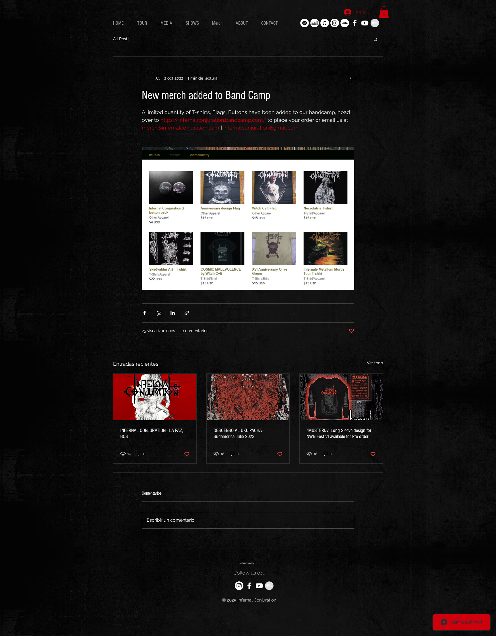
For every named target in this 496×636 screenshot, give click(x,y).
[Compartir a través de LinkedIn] (172, 313)
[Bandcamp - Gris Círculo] (375, 23)
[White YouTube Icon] (365, 23)
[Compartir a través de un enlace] (186, 313)
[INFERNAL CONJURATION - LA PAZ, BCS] (154, 397)
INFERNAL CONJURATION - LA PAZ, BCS (151, 433)
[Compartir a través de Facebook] (144, 313)
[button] (384, 12)
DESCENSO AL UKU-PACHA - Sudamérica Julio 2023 (239, 433)
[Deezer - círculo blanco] (314, 23)
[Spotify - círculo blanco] (304, 23)
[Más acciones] (350, 78)
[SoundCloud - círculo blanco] (344, 23)
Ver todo (375, 363)
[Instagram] (334, 23)
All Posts (121, 38)
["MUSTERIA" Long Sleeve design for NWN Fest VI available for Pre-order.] (341, 397)
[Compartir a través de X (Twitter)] (158, 313)
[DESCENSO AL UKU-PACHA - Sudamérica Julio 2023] (248, 397)
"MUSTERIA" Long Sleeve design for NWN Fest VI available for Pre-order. (339, 433)
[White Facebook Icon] (354, 23)
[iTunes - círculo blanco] (324, 23)
